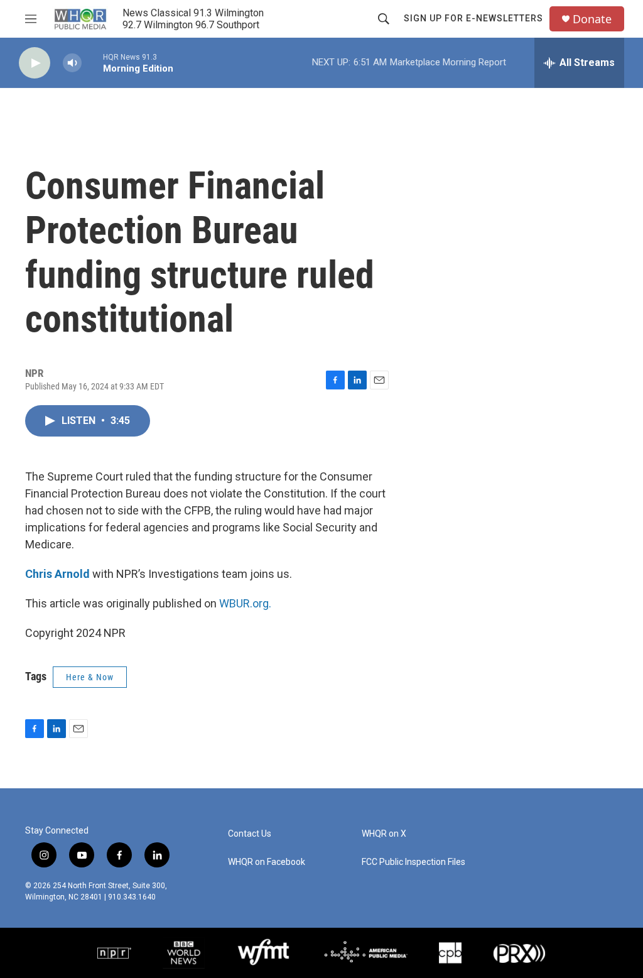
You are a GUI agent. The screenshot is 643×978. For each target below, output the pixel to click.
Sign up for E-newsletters (473, 18)
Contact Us (249, 834)
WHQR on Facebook (266, 862)
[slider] (92, 62)
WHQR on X (384, 834)
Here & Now (90, 677)
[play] (34, 63)
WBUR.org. (245, 603)
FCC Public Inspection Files (413, 862)
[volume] (72, 63)
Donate (592, 19)
